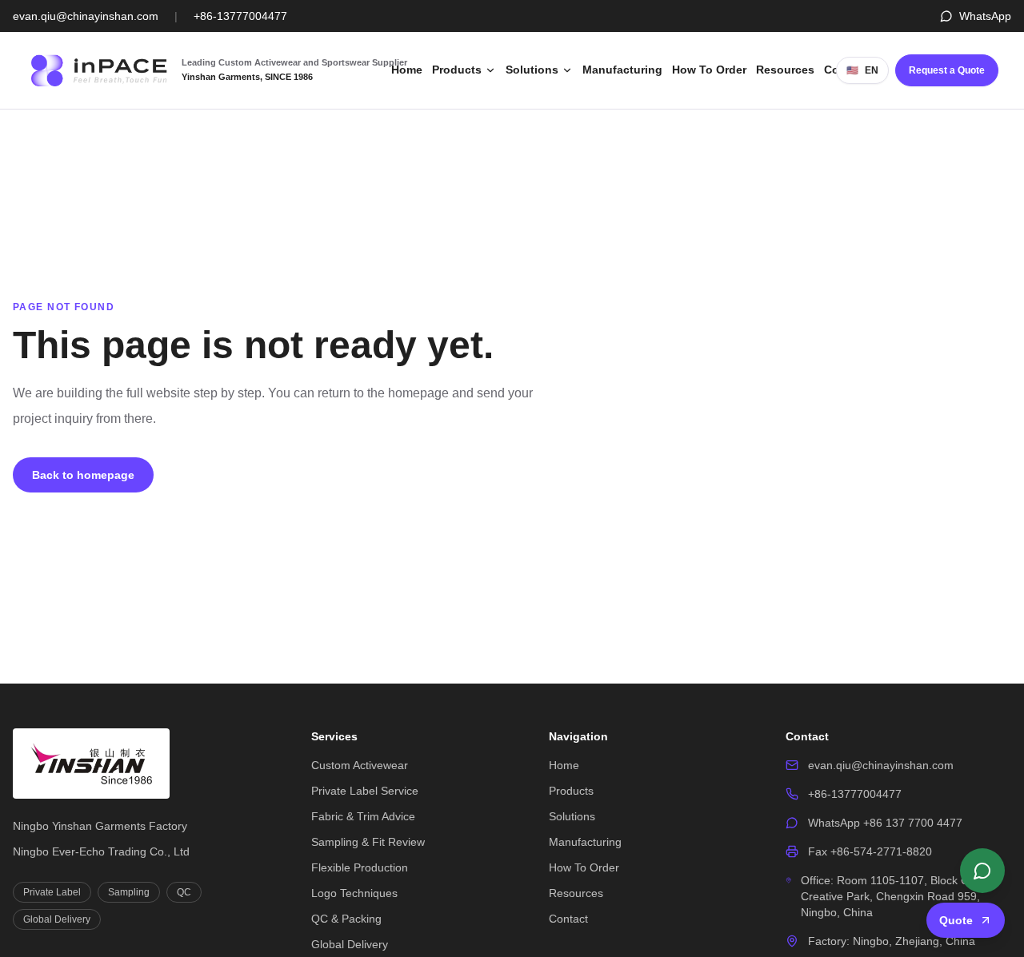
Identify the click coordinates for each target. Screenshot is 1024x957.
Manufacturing (622, 70)
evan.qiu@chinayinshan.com (85, 16)
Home (406, 70)
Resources (785, 70)
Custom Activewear (359, 765)
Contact (568, 918)
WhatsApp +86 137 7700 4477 (885, 822)
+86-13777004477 (240, 16)
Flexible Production (359, 867)
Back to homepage (83, 475)
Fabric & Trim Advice (363, 816)
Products (457, 70)
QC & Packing (346, 918)
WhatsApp (985, 16)
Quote (956, 920)
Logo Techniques (354, 893)
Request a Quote (947, 70)
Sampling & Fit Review (368, 841)
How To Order (709, 70)
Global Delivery (349, 944)
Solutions (532, 70)
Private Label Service (364, 790)
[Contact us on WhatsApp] (982, 870)
